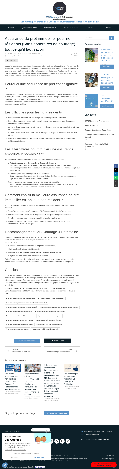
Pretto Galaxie (90, 126)
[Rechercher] (111, 38)
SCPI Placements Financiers (96, 121)
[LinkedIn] (62, 441)
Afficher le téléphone (91, 434)
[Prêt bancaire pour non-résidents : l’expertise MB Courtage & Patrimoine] (72, 368)
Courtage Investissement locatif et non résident (99, 136)
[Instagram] (68, 441)
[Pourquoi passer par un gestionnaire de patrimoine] (91, 80)
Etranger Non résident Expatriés (97, 130)
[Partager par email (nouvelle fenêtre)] (116, 181)
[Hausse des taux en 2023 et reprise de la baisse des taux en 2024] (91, 55)
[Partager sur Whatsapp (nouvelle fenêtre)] (116, 178)
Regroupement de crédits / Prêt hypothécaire (96, 145)
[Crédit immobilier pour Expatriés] (91, 101)
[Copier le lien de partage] (116, 185)
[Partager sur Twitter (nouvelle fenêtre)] (116, 170)
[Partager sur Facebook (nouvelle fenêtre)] (116, 166)
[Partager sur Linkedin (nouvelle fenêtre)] (116, 174)
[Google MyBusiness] (56, 441)
